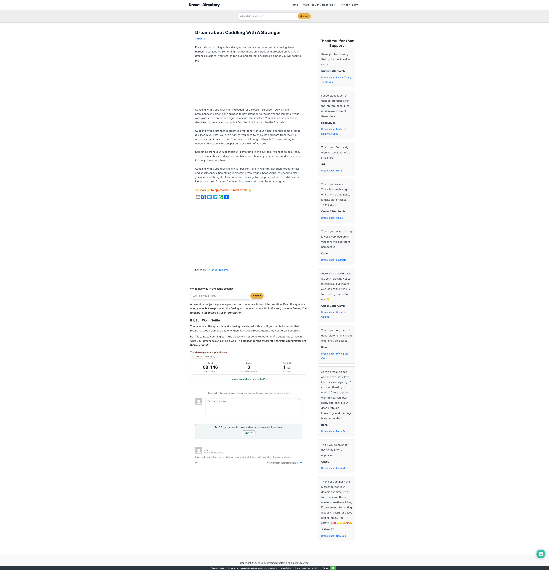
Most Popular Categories (318, 4)
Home (294, 4)
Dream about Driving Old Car (334, 356)
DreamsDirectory (204, 5)
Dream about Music (331, 170)
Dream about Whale (332, 217)
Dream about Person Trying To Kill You (336, 79)
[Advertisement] (248, 86)
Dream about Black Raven (335, 431)
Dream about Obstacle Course (333, 314)
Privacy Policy (349, 4)
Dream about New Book (334, 535)
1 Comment (200, 39)
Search (304, 16)
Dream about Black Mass (334, 468)
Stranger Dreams (218, 269)
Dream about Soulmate (333, 259)
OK (333, 568)
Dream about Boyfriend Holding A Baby (334, 131)
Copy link (248, 433)
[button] (334, 4)
